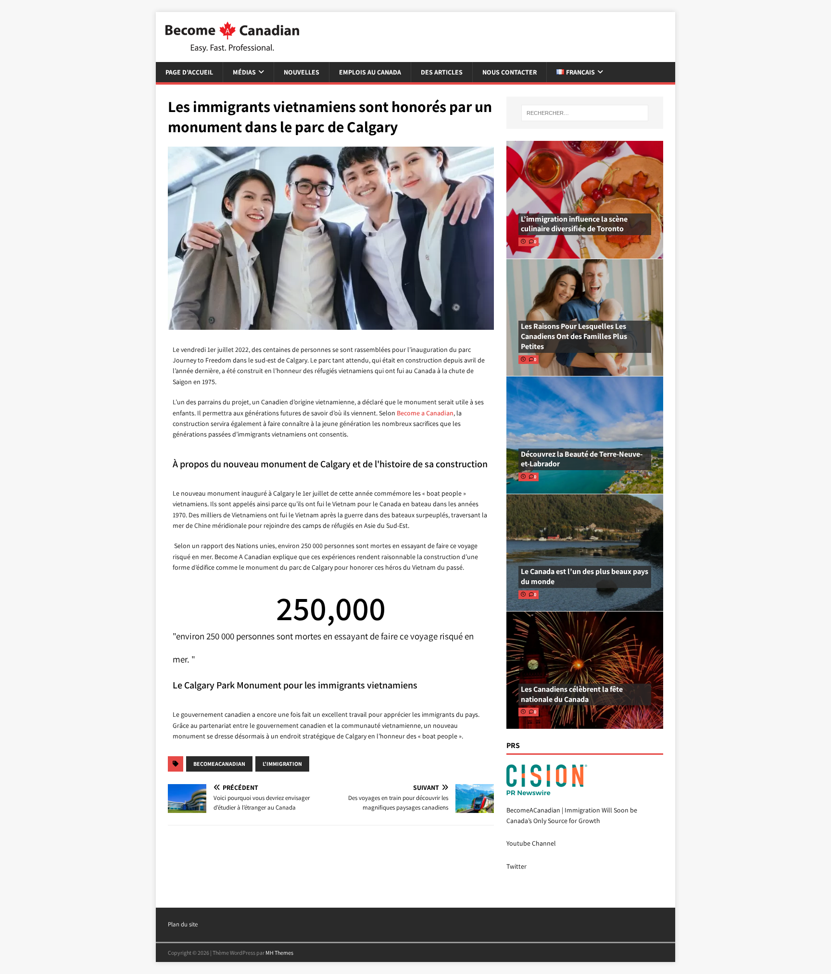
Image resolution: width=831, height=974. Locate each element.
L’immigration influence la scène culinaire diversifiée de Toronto (574, 224)
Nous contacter (509, 72)
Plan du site (183, 924)
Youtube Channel (531, 843)
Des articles (442, 72)
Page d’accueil (189, 72)
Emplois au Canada (370, 72)
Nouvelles (301, 72)
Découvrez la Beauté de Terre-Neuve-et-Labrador (581, 459)
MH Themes (279, 952)
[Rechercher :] (584, 113)
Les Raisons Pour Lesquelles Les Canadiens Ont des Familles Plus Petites (574, 336)
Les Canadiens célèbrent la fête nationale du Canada (572, 694)
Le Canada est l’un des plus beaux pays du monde (584, 576)
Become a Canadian (425, 413)
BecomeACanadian (219, 763)
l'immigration (282, 763)
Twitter (516, 866)
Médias (244, 72)
